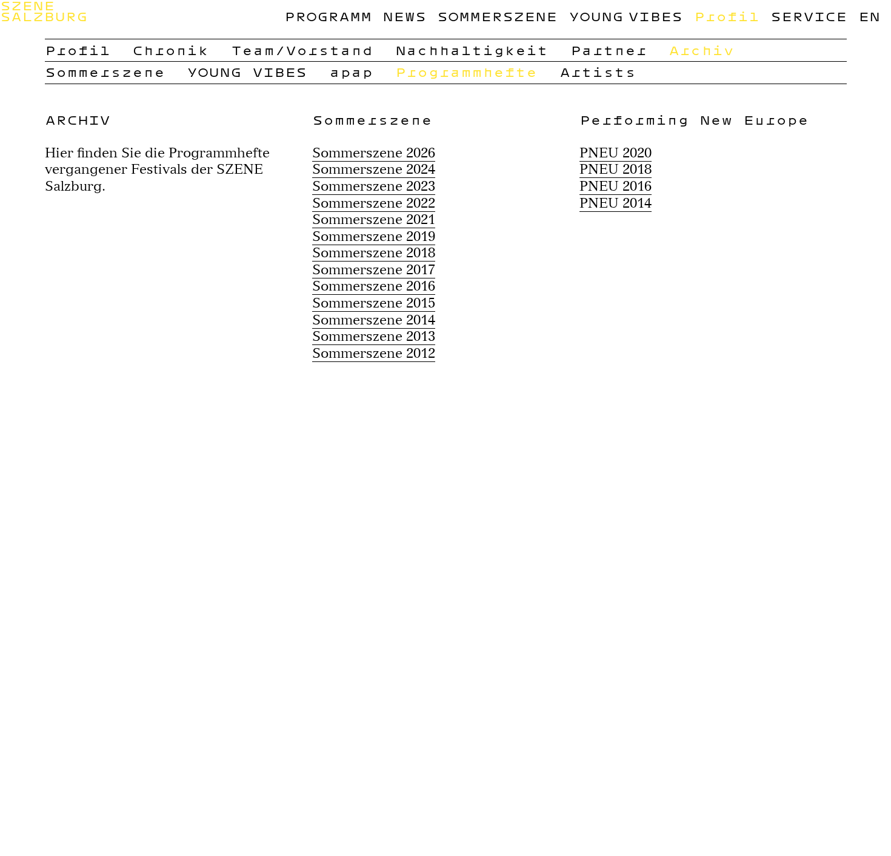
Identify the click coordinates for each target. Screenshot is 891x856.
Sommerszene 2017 (373, 269)
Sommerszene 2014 (373, 319)
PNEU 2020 (615, 152)
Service (808, 16)
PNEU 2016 (615, 185)
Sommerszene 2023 (373, 185)
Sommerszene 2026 (373, 152)
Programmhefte (466, 71)
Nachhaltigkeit (471, 50)
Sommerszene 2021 (373, 219)
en (869, 16)
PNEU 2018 (615, 168)
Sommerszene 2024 (373, 168)
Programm (328, 16)
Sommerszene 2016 (373, 285)
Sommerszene (497, 16)
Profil (726, 16)
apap (351, 71)
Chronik (170, 50)
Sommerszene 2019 (373, 236)
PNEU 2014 (615, 202)
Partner (608, 50)
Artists (597, 71)
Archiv (701, 50)
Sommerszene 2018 (373, 252)
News (404, 16)
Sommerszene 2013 (373, 336)
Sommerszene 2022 (373, 202)
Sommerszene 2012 (373, 352)
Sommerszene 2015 (373, 302)
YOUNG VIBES (626, 16)
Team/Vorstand (302, 50)
